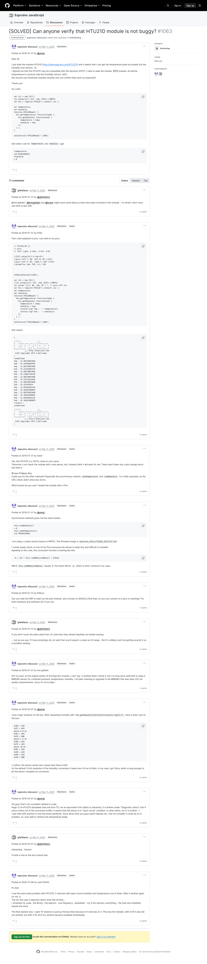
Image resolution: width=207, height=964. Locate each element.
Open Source (71, 5)
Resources (52, 5)
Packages (90, 22)
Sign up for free (22, 936)
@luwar (49, 202)
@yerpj (41, 53)
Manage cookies (130, 951)
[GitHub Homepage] (38, 952)
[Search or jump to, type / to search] (168, 5)
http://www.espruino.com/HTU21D (60, 64)
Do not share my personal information (155, 951)
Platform (18, 5)
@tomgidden (33, 202)
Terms (63, 951)
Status (89, 951)
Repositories (36, 22)
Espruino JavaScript (29, 15)
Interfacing (75, 37)
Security (80, 951)
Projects (74, 22)
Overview (18, 22)
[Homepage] (7, 5)
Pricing (106, 5)
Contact (116, 951)
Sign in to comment (105, 936)
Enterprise (91, 5)
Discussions (56, 22)
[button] (144, 46)
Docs (109, 951)
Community (99, 951)
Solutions (34, 5)
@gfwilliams (43, 197)
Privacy (71, 951)
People (105, 22)
